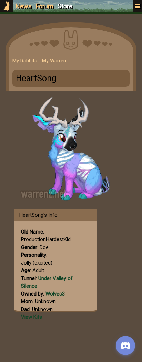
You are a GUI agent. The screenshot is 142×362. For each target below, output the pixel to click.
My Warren (54, 61)
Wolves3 (55, 294)
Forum (44, 6)
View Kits (31, 317)
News (24, 6)
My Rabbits (24, 61)
